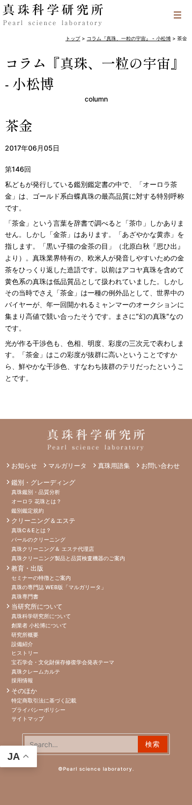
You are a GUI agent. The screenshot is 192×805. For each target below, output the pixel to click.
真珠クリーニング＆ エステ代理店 (52, 548)
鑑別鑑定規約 (27, 510)
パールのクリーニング (38, 539)
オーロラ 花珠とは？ (36, 501)
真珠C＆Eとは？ (31, 530)
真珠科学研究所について (41, 616)
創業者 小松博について (39, 625)
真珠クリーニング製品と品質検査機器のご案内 (68, 558)
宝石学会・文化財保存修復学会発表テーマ (62, 662)
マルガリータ (67, 465)
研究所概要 (24, 634)
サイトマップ (27, 718)
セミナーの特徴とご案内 (41, 577)
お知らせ (24, 465)
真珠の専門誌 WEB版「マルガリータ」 (58, 587)
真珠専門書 (24, 596)
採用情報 (22, 680)
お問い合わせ (160, 465)
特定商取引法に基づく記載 (43, 700)
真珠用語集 (114, 465)
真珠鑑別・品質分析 (35, 492)
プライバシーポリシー (38, 709)
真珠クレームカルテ (35, 671)
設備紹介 (22, 644)
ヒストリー (24, 652)
